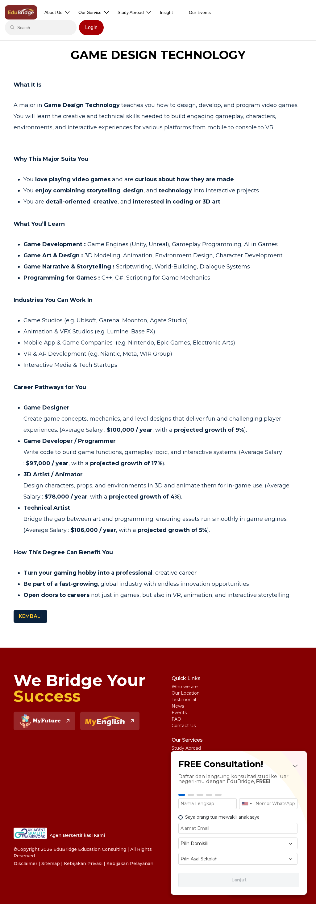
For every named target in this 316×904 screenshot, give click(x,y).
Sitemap (50, 863)
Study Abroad (186, 748)
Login (91, 27)
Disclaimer (25, 863)
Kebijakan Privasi (83, 863)
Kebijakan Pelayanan (129, 863)
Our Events (200, 12)
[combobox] (246, 804)
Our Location (186, 693)
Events (179, 712)
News (178, 706)
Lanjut (239, 880)
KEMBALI (30, 616)
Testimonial (184, 699)
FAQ (176, 719)
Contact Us (184, 725)
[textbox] (238, 843)
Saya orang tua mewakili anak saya (222, 817)
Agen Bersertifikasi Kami (77, 835)
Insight (166, 12)
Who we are (185, 686)
